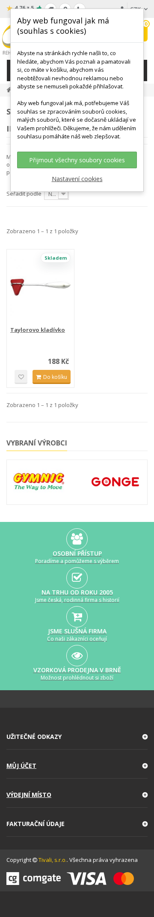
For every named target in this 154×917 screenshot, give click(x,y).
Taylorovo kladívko (37, 330)
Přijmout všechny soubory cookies (77, 160)
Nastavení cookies (77, 179)
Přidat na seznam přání (21, 377)
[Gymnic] (38, 481)
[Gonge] (115, 482)
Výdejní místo (28, 795)
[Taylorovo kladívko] (40, 287)
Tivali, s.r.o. (52, 860)
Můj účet (21, 766)
